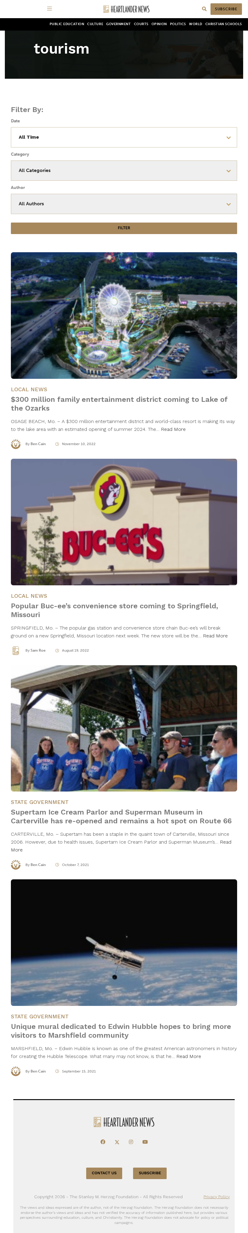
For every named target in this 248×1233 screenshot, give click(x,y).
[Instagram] (130, 1142)
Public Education (67, 24)
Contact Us (104, 1173)
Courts (141, 24)
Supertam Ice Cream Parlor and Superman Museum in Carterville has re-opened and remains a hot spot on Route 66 (121, 816)
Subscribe (226, 9)
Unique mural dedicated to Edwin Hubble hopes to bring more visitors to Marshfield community (121, 1031)
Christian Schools (223, 24)
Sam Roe (38, 650)
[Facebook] (103, 1142)
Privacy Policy (217, 1196)
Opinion (159, 24)
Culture (95, 24)
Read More (173, 429)
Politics (178, 24)
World (195, 24)
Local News (29, 389)
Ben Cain (38, 444)
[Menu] (50, 9)
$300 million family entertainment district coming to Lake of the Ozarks (119, 403)
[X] (117, 1142)
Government (118, 24)
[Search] (204, 9)
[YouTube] (145, 1142)
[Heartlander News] (126, 9)
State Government (40, 802)
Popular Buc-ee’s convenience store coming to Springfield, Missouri (114, 610)
